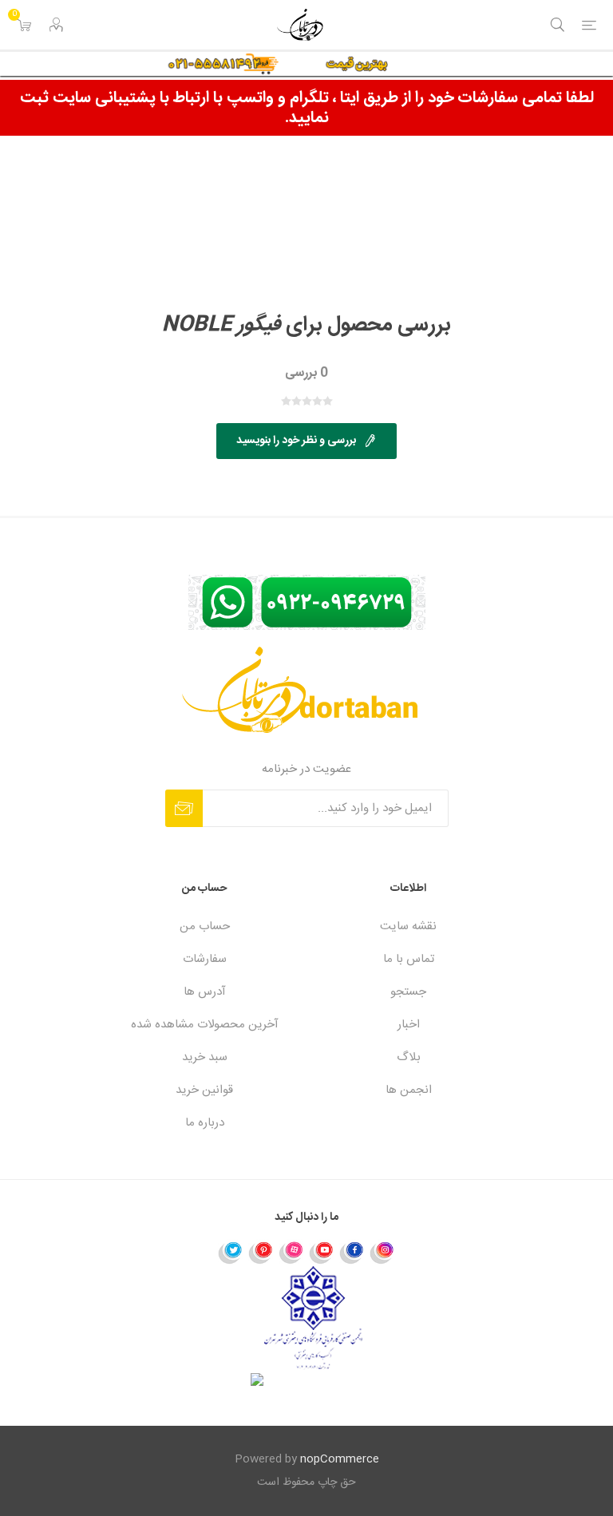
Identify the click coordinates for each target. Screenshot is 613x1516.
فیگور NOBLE (221, 325)
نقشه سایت (408, 926)
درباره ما (204, 1123)
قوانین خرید (204, 1090)
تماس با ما (408, 959)
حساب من (205, 926)
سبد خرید (204, 1057)
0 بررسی (306, 373)
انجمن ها (409, 1090)
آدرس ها (205, 992)
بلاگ (409, 1057)
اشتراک (184, 808)
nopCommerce (339, 1459)
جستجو (408, 992)
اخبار (408, 1025)
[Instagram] (382, 1252)
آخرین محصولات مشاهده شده (205, 1025)
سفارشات (205, 959)
